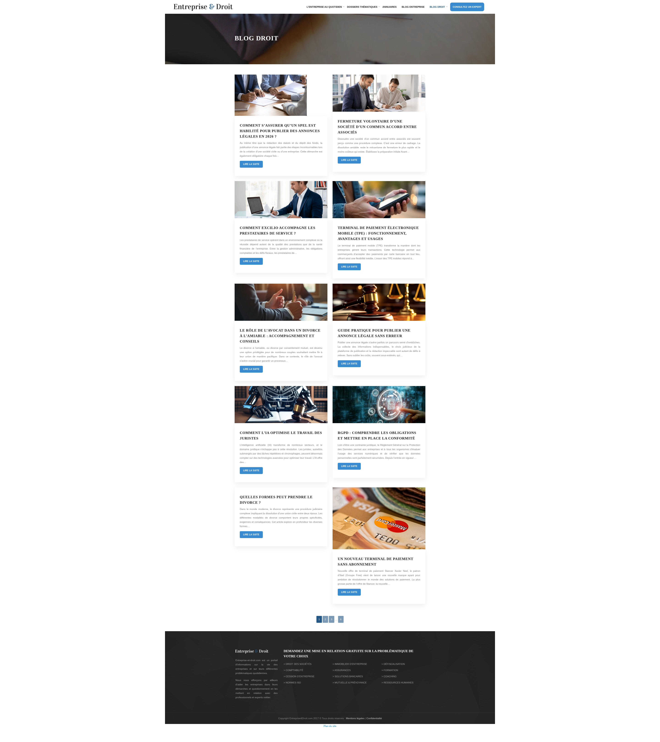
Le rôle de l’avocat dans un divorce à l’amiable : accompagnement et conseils (280, 335)
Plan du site (330, 726)
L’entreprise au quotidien (324, 6)
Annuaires (389, 6)
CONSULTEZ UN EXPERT (467, 6)
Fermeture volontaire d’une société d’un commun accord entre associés (377, 126)
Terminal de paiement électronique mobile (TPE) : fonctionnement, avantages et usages (378, 233)
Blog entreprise (413, 6)
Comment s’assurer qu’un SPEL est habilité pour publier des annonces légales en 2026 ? (280, 130)
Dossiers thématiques (362, 6)
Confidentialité (374, 718)
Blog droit (437, 6)
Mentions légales (355, 718)
